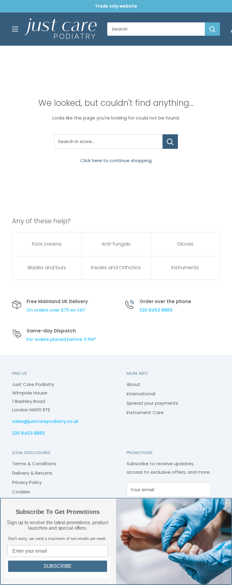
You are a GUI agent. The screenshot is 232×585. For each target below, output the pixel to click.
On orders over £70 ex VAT (56, 310)
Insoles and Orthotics (116, 267)
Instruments (185, 267)
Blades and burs (47, 267)
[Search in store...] (170, 141)
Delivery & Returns (32, 473)
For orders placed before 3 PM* (61, 339)
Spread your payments (152, 403)
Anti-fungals (116, 243)
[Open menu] (15, 29)
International (141, 394)
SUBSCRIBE (58, 566)
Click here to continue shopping (116, 160)
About (133, 384)
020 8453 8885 (156, 310)
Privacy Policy (27, 482)
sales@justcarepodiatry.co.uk (45, 421)
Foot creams (47, 243)
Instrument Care (145, 412)
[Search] (212, 29)
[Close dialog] (227, 503)
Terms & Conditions (34, 463)
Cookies (21, 492)
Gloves (185, 243)
